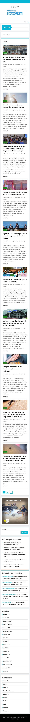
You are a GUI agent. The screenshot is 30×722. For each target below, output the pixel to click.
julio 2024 (5, 638)
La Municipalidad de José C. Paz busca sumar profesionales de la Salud (14, 59)
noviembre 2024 (7, 624)
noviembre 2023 (7, 664)
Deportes (5, 687)
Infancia (5, 697)
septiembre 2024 (7, 631)
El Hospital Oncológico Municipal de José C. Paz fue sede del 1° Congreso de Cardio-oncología (14, 149)
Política (5, 701)
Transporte (6, 711)
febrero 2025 (6, 614)
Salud (5, 53)
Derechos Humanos (8, 691)
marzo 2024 (6, 651)
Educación (6, 275)
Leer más (5, 89)
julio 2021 (5, 671)
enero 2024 (6, 658)
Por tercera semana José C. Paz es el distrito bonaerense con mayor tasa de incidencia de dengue (14, 458)
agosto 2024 (6, 634)
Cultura (5, 684)
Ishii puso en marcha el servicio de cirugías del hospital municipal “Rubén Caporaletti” (14, 323)
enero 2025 (6, 617)
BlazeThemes (14, 719)
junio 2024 (6, 641)
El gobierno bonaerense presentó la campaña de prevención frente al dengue (15, 236)
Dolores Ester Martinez (9, 594)
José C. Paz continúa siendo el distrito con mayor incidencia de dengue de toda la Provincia (14, 414)
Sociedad (5, 707)
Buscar (4, 529)
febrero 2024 (6, 654)
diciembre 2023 (7, 661)
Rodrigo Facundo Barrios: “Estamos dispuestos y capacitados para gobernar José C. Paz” (14, 554)
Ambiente (5, 681)
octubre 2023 (6, 668)
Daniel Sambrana (8, 64)
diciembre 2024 (7, 621)
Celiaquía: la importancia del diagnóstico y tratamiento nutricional (12, 369)
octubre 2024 (6, 628)
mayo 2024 (6, 644)
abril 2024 (5, 648)
